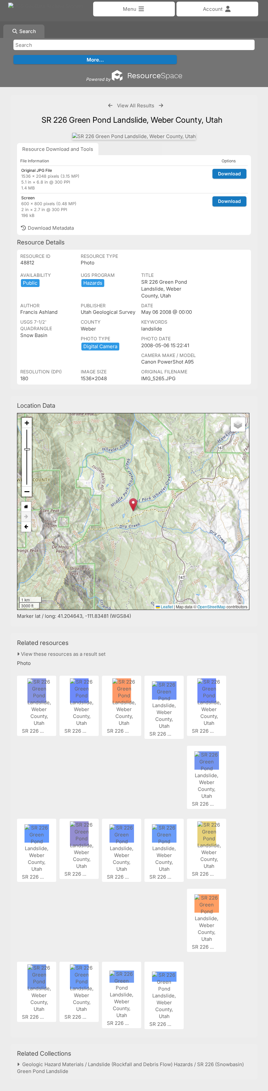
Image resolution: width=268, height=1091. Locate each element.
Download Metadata (50, 228)
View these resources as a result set (63, 654)
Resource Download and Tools (57, 149)
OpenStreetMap (211, 606)
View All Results (135, 105)
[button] (133, 504)
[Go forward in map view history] (26, 517)
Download (229, 173)
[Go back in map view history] (26, 527)
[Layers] (238, 424)
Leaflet (166, 606)
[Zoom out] (27, 491)
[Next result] (161, 105)
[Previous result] (110, 105)
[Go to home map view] (26, 507)
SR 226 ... (33, 731)
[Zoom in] (27, 423)
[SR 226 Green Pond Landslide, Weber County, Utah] (134, 136)
